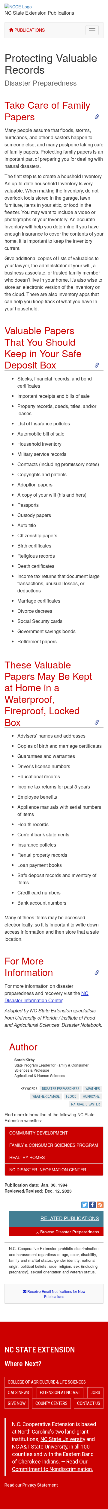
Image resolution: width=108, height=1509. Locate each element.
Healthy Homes (27, 1157)
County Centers (51, 1403)
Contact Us (88, 1403)
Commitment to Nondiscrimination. (52, 1469)
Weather (93, 1089)
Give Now (17, 1403)
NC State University (62, 1439)
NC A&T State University (39, 1447)
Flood (71, 1096)
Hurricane (91, 1096)
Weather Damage (46, 1096)
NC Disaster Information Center (46, 997)
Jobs (95, 1392)
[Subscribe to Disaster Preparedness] (100, 1205)
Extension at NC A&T (60, 1392)
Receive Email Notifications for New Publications (56, 1294)
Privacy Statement (40, 1485)
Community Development (38, 1133)
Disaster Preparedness (40, 83)
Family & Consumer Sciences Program (53, 1145)
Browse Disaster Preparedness (69, 1231)
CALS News (18, 1392)
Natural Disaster (85, 1104)
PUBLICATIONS (29, 30)
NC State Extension (39, 1349)
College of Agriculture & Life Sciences (47, 1382)
